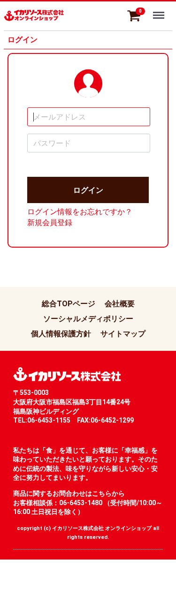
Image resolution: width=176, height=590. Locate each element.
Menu (160, 10)
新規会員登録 (49, 222)
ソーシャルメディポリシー (88, 318)
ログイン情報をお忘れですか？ (79, 211)
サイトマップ (122, 333)
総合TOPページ (68, 303)
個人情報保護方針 (61, 333)
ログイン (88, 190)
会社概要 (120, 303)
